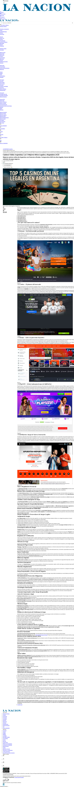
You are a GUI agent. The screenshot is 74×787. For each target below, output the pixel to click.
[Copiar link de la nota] (3, 210)
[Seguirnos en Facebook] (3, 755)
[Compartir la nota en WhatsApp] (4, 209)
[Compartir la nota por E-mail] (6, 212)
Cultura (1, 56)
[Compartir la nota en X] (4, 212)
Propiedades (2, 40)
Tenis (1, 74)
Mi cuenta (3, 18)
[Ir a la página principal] (37, 10)
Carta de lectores (3, 104)
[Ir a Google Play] (6, 769)
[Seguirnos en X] (3, 759)
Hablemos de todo (4, 61)
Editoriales (2, 65)
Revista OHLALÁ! (3, 112)
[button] (37, 81)
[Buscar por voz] (72, 23)
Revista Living (3, 116)
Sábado (1, 107)
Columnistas (2, 66)
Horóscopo (2, 83)
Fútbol (1, 72)
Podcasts (2, 87)
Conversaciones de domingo (6, 106)
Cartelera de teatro (4, 95)
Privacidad (21, 777)
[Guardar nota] (3, 207)
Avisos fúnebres (3, 102)
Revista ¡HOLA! (3, 113)
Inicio (2, 12)
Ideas (1, 108)
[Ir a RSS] (3, 765)
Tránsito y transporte (4, 29)
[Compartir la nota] (3, 209)
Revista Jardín (3, 119)
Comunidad (2, 57)
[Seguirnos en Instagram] (3, 762)
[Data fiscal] (3, 785)
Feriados (2, 85)
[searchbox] (36, 23)
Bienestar (2, 59)
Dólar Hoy (2, 38)
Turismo (1, 81)
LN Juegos (2, 79)
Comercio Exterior (3, 42)
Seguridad (2, 53)
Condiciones (16, 777)
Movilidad (2, 43)
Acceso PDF (2, 99)
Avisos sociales (3, 103)
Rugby (1, 73)
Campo (1, 39)
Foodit (2, 15)
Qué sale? (2, 92)
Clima (1, 30)
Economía (10, 149)
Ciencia (1, 60)
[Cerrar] (18, 20)
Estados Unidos (3, 48)
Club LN (2, 17)
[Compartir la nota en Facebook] (3, 212)
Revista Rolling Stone (4, 117)
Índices (1, 44)
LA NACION (5, 149)
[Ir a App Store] (6, 772)
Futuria (1, 36)
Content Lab (19, 704)
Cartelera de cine (3, 94)
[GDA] (6, 781)
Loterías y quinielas (4, 86)
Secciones (3, 14)
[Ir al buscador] (4, 3)
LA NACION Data (3, 31)
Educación (2, 55)
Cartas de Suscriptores (4, 68)
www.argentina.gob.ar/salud (41, 635)
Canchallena (2, 76)
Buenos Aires (2, 52)
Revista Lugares (3, 115)
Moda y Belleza (3, 89)
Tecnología (2, 82)
